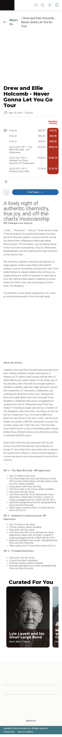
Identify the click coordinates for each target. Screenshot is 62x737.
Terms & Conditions (25, 732)
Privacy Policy (9, 732)
